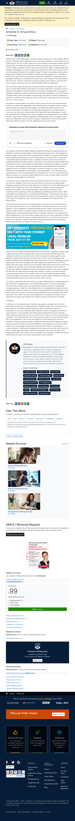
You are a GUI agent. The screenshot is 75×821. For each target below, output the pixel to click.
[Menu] (7, 3)
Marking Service (12, 621)
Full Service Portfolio (14, 627)
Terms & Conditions (24, 812)
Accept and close (10, 24)
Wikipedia (50, 419)
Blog (45, 787)
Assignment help (33, 783)
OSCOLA (60, 419)
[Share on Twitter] (19, 55)
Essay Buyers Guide (14, 680)
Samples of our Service (15, 624)
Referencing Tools (13, 683)
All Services (32, 786)
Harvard (30, 419)
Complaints (65, 777)
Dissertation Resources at (20, 673)
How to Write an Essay (15, 677)
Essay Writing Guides (14, 686)
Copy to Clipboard (14, 436)
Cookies (48, 812)
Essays (12, 28)
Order (42, 3)
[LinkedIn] (13, 762)
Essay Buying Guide (51, 784)
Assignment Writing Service (16, 618)
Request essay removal (15, 534)
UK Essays (12, 35)
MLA (15, 419)
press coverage (45, 699)
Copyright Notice (38, 812)
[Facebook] (7, 762)
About (63, 767)
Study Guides (49, 776)
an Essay (37, 609)
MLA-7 (22, 419)
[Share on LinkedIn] (25, 55)
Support (55, 3)
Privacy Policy (11, 812)
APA (9, 419)
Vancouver (40, 419)
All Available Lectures (14, 638)
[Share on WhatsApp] (28, 55)
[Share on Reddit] (22, 55)
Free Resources (49, 780)
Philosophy (20, 28)
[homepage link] (7, 28)
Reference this (13, 49)
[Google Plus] (18, 762)
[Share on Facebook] (16, 55)
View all (65, 444)
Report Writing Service (15, 616)
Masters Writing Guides (15, 688)
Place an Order (58, 714)
